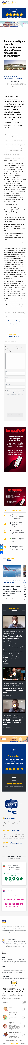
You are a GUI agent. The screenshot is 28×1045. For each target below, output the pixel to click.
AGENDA (4, 966)
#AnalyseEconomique (9, 633)
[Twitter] (1, 547)
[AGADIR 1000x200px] (14, 739)
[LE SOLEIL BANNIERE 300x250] (15, 496)
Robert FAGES (15, 81)
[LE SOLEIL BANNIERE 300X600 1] (15, 449)
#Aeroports (7, 76)
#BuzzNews (16, 685)
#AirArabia (6, 582)
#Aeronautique (7, 580)
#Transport (15, 76)
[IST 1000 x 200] (14, 24)
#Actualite (6, 631)
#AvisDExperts (7, 685)
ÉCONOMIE (4, 957)
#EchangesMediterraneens (10, 715)
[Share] (1, 552)
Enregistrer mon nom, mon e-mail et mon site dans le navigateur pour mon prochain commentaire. (15, 392)
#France (12, 582)
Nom (6, 371)
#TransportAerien (9, 78)
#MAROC (19, 327)
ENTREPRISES (5, 976)
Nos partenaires (11, 939)
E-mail (7, 377)
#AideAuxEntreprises (16, 631)
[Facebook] (1, 545)
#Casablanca (19, 78)
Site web (7, 384)
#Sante (25, 582)
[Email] (1, 550)
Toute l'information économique (13, 2)
